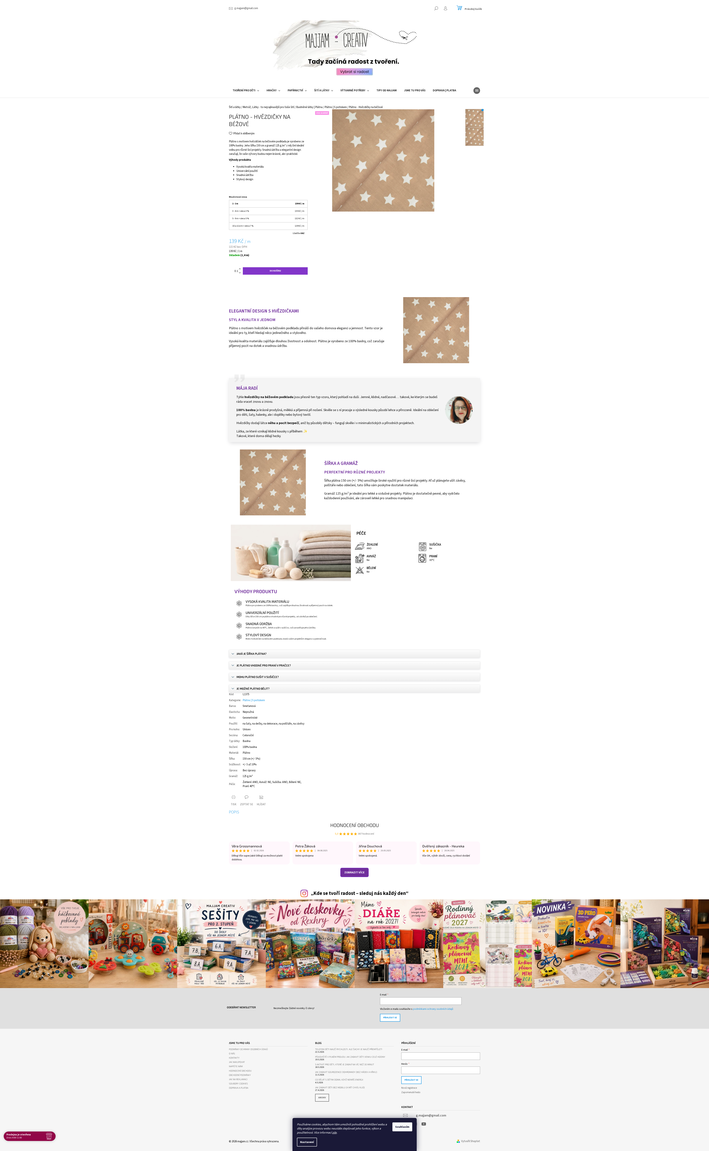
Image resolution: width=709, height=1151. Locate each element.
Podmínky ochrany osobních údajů (248, 1049)
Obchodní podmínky (240, 1075)
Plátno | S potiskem (254, 700)
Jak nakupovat (237, 1062)
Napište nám (236, 1066)
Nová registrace (409, 1088)
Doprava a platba (238, 1088)
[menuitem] (246, 90)
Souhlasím (402, 1127)
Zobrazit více (354, 872)
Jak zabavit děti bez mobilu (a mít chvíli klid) (340, 1087)
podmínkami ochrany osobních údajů (433, 1009)
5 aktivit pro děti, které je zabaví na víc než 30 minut (344, 1064)
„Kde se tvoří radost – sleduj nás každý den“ (360, 893)
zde (334, 1133)
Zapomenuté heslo (410, 1092)
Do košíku (275, 270)
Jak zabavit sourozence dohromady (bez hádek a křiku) (346, 1072)
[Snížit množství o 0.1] (240, 273)
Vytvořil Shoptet (470, 1141)
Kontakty (234, 1058)
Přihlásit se (390, 1017)
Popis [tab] (234, 812)
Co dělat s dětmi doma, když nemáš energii (339, 1079)
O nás (232, 1053)
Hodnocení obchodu (354, 825)
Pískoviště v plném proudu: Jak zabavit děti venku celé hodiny (350, 1057)
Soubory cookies (238, 1083)
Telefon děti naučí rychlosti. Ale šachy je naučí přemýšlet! (348, 1049)
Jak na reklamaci (238, 1079)
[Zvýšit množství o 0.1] (240, 269)
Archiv (322, 1097)
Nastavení (307, 1142)
